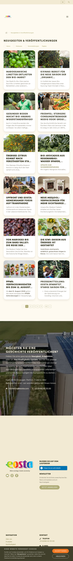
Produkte (9, 542)
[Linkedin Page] (53, 468)
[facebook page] (16, 475)
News (8, 46)
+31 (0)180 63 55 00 (43, 388)
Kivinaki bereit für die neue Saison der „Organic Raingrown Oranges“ (53, 77)
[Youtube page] (7, 475)
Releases (19, 46)
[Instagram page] (12, 475)
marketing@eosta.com (18, 388)
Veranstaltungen (33, 46)
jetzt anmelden (49, 487)
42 (46, 306)
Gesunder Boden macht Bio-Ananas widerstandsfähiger (19, 117)
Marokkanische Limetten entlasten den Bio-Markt (19, 75)
